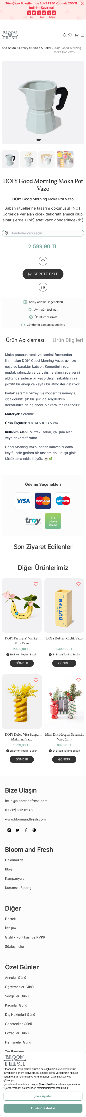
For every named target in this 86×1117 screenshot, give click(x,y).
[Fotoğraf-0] (39, 140)
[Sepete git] (70, 35)
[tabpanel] (43, 406)
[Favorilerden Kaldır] (35, 584)
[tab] (25, 340)
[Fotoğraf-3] (48, 140)
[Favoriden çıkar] (43, 261)
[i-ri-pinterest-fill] (34, 833)
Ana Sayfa (9, 48)
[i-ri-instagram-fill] (9, 833)
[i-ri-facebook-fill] (26, 833)
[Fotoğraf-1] (43, 140)
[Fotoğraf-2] (45, 140)
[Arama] (65, 35)
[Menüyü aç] (82, 35)
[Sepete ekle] (43, 287)
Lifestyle (25, 48)
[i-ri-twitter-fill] (17, 833)
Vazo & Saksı (42, 48)
